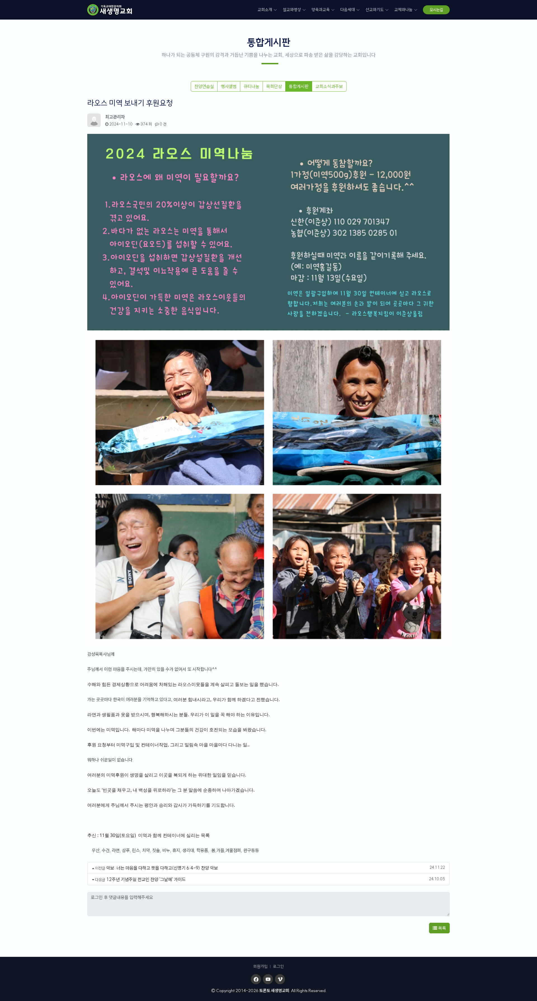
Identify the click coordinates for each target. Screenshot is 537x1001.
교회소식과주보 (329, 86)
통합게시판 (298, 86)
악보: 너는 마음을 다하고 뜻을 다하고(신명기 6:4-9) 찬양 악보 (162, 868)
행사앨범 (229, 86)
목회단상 (274, 86)
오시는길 (436, 9)
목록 (441, 928)
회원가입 (260, 966)
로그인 (278, 966)
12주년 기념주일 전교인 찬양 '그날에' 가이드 (146, 879)
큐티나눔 (251, 86)
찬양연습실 (204, 86)
